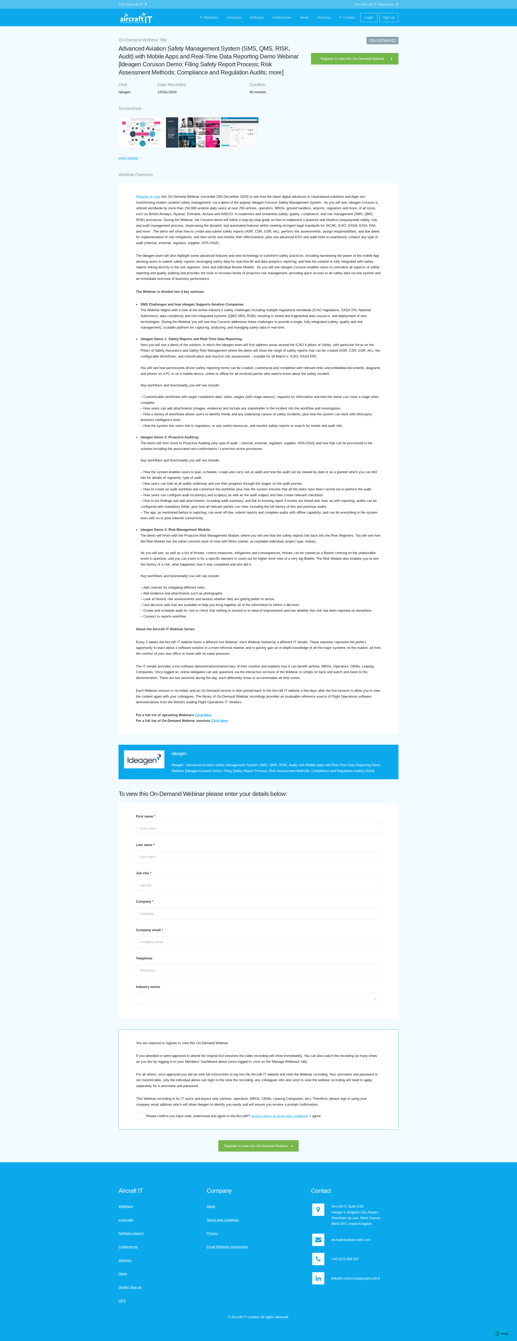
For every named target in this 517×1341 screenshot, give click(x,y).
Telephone (144, 958)
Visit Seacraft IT (131, 4)
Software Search (131, 1233)
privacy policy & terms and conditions (279, 1116)
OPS (122, 1301)
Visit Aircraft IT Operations (374, 4)
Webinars (126, 1206)
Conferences (128, 1247)
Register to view (148, 197)
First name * (146, 816)
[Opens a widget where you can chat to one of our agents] (502, 1334)
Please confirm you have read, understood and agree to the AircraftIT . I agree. (234, 1116)
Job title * (143, 873)
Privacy (212, 1233)
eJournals (126, 1220)
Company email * (149, 930)
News (123, 1274)
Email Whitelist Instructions (227, 1247)
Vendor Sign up (130, 1287)
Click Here (203, 715)
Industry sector (148, 987)
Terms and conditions (223, 1220)
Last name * (145, 845)
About (211, 1206)
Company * (144, 901)
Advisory (125, 1260)
